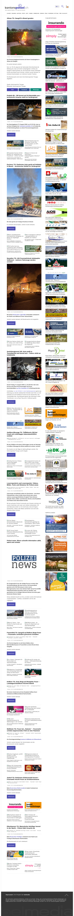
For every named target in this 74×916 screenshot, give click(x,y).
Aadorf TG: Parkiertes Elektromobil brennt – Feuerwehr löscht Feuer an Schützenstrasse (23, 778)
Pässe (46, 13)
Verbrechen (36, 13)
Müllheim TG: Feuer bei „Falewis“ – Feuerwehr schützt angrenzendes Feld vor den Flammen (24, 730)
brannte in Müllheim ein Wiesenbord (30, 739)
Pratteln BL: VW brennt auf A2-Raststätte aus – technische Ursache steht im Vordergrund (24, 96)
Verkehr (42, 13)
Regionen (14, 13)
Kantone (19, 13)
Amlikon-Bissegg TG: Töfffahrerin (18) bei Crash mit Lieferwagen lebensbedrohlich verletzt (22, 434)
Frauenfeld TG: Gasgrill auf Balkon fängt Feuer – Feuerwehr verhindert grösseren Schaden (24, 633)
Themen (31, 13)
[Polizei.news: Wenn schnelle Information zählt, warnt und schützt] (24, 561)
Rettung (56, 13)
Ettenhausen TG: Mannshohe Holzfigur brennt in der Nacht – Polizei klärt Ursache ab (23, 827)
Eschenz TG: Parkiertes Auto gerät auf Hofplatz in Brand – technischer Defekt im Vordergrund (24, 165)
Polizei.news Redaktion (18, 56)
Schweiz (9, 13)
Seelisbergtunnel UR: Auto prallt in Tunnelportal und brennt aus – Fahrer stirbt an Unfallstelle (24, 353)
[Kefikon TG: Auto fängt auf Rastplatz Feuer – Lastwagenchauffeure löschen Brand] (24, 686)
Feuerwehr (51, 13)
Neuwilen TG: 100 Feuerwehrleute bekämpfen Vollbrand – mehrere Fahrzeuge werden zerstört (23, 260)
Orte (27, 13)
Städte (23, 13)
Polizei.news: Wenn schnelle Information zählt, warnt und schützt (24, 541)
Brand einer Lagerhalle (19, 314)
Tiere (60, 13)
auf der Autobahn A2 (23, 388)
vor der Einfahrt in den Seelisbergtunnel (24, 391)
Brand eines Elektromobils (17, 788)
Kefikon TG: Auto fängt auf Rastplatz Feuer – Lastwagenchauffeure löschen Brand (23, 682)
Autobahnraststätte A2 (26, 126)
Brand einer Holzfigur (16, 836)
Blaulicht (64, 13)
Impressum (9, 894)
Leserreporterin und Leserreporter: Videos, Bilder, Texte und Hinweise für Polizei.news (22, 484)
